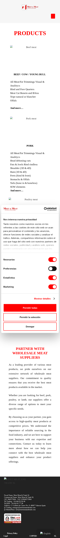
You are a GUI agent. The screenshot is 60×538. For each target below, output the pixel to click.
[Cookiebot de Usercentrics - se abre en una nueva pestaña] (44, 209)
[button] (53, 16)
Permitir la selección (30, 317)
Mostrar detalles (42, 298)
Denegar (30, 326)
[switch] (52, 268)
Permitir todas (30, 307)
